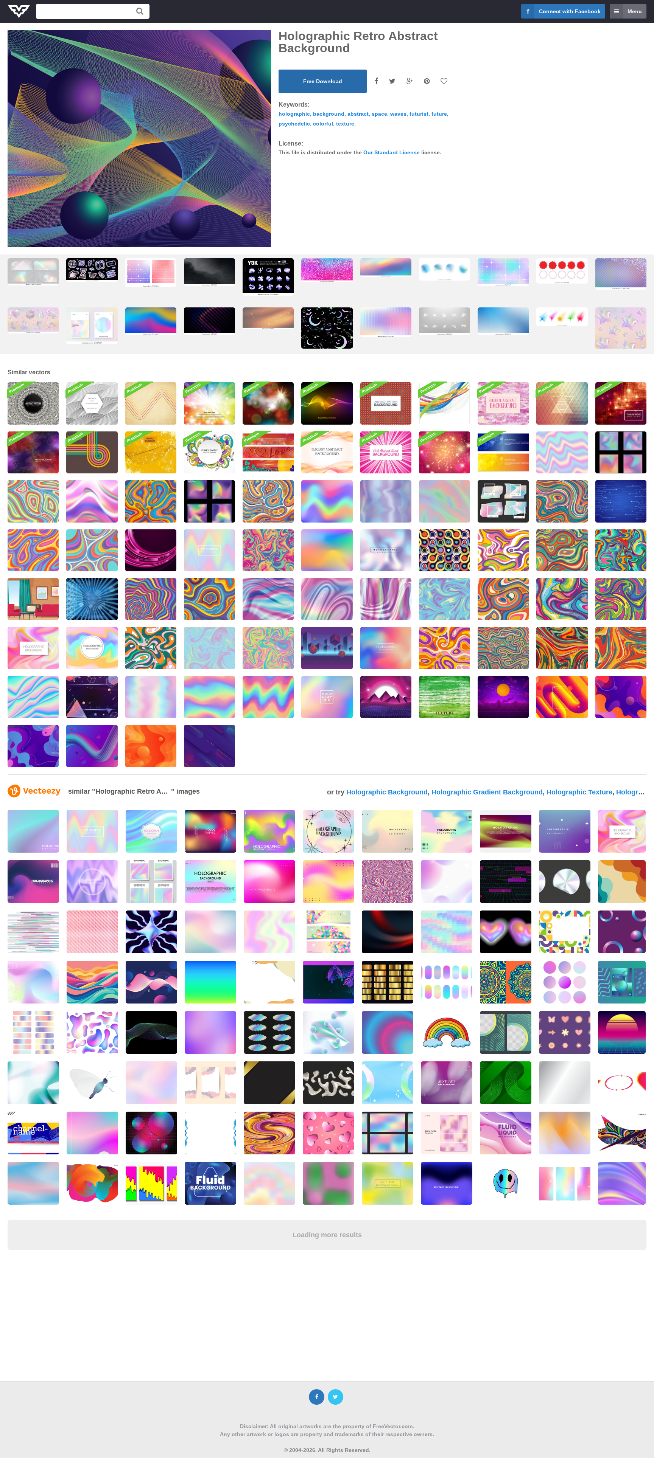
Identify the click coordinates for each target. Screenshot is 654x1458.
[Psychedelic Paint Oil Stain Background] (503, 550)
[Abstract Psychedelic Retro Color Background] (620, 550)
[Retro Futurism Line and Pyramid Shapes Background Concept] (385, 697)
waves (398, 114)
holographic (294, 114)
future (439, 114)
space (379, 114)
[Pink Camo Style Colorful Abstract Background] (503, 403)
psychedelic (294, 124)
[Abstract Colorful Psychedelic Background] (444, 648)
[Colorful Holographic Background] (326, 550)
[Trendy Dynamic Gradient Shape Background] (91, 746)
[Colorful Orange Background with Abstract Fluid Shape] (150, 746)
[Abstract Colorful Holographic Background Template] (268, 648)
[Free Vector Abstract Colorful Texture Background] (620, 403)
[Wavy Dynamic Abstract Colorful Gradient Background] (620, 697)
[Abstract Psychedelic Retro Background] (33, 501)
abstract (358, 114)
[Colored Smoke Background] (326, 403)
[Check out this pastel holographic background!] (92, 831)
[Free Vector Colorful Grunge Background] (33, 452)
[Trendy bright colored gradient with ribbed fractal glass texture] (209, 321)
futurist (419, 114)
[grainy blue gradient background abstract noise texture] (503, 321)
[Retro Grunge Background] (150, 403)
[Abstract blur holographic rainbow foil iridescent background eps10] (150, 321)
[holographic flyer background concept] (151, 881)
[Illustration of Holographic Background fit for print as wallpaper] (92, 881)
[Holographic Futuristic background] (268, 599)
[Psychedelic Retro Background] (503, 648)
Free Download (322, 81)
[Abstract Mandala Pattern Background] (33, 403)
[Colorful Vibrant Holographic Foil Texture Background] (385, 501)
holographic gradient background (487, 792)
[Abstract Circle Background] (444, 550)
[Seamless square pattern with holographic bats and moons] (326, 335)
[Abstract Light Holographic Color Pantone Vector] (503, 501)
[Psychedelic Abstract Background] (209, 599)
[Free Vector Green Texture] (444, 697)
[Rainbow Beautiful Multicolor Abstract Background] (209, 403)
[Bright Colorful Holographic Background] (33, 697)
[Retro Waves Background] (91, 403)
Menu (635, 11)
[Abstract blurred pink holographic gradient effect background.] (269, 881)
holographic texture (579, 792)
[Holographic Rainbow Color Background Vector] (622, 831)
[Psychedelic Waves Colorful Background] (150, 599)
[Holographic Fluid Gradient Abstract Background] (620, 452)
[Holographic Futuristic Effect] (326, 599)
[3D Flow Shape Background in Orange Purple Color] (561, 697)
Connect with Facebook (570, 11)
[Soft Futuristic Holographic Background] (561, 452)
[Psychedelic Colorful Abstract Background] (561, 599)
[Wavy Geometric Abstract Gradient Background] (33, 746)
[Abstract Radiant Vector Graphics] (91, 599)
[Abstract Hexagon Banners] (503, 452)
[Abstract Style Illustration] (326, 452)
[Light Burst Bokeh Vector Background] (268, 403)
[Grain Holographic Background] (326, 501)
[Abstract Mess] (444, 403)
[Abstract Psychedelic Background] (150, 501)
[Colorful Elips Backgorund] (209, 746)
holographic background (387, 792)
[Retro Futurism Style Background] (326, 648)
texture (345, 124)
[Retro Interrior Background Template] (33, 599)
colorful (323, 124)
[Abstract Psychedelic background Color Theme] (268, 550)
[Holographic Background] (209, 550)
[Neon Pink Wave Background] (150, 550)
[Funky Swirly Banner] (209, 452)
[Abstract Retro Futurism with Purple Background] (503, 697)
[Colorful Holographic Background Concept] (326, 697)
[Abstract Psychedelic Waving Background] (268, 501)
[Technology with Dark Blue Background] (620, 501)
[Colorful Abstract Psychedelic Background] (91, 550)
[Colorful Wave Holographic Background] (91, 501)
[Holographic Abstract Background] (385, 550)
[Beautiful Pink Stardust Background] (444, 452)
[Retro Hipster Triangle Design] (561, 403)
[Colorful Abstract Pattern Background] (385, 403)
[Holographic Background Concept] (209, 697)
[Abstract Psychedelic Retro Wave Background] (561, 501)
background (328, 114)
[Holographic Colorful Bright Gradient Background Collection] (209, 501)
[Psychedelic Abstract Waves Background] (620, 599)
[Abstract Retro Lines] (91, 452)
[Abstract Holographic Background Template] (444, 599)
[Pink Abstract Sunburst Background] (385, 452)
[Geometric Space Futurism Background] (91, 697)
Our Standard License (391, 152)
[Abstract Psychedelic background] (620, 648)
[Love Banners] (268, 452)
